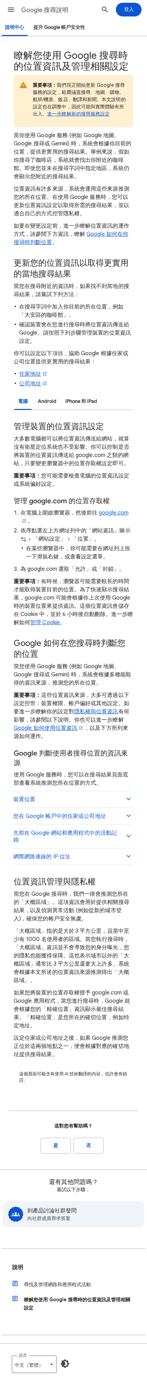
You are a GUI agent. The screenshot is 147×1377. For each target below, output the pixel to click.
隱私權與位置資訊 (96, 711)
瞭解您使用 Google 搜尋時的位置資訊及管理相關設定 (77, 1303)
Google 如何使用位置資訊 (45, 728)
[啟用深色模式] (65, 1363)
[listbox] (34, 1364)
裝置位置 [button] (24, 799)
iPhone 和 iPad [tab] (81, 401)
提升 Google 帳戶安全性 (59, 27)
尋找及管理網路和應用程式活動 (57, 1284)
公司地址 (30, 383)
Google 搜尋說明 (44, 10)
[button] (11, 9)
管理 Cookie (45, 622)
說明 (17, 1267)
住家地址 (30, 374)
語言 (23, 1355)
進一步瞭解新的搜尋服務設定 (78, 114)
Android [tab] (47, 401)
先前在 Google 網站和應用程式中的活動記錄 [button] (65, 836)
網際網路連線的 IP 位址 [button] (41, 856)
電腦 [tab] (23, 401)
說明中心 (14, 27)
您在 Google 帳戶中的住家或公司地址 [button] (59, 816)
